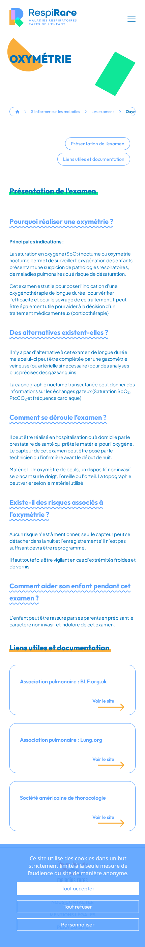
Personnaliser (78, 924)
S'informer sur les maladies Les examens (72, 111)
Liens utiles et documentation (93, 159)
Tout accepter (78, 888)
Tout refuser (77, 906)
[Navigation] (131, 19)
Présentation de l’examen (97, 144)
